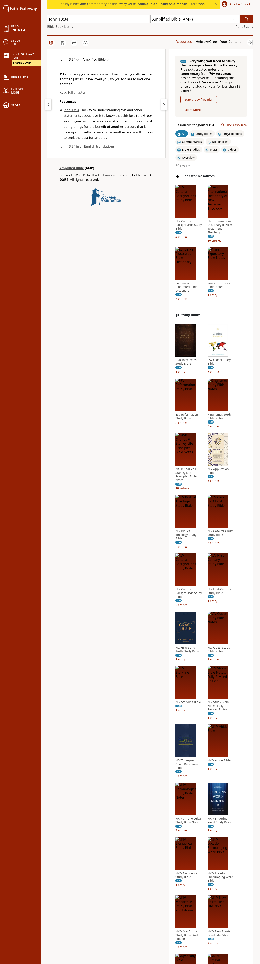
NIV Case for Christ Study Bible (220, 533)
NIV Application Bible (218, 471)
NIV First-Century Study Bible (219, 591)
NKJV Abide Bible (219, 760)
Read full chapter (73, 92)
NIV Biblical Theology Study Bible (186, 534)
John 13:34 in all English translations (87, 146)
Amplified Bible (71, 168)
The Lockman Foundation (110, 175)
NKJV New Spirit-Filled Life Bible (219, 933)
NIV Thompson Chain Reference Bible (187, 764)
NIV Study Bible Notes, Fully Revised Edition (218, 705)
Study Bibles (190, 315)
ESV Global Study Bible (219, 362)
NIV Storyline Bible (188, 702)
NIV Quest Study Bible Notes (219, 649)
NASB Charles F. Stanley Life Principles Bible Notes (186, 474)
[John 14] (164, 104)
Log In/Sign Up (241, 4)
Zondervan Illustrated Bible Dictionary (186, 286)
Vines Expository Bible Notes (219, 285)
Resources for (195, 125)
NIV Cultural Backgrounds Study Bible (189, 224)
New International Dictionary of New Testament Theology (220, 226)
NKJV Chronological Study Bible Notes (189, 820)
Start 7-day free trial (198, 100)
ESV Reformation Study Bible (187, 416)
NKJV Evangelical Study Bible (187, 875)
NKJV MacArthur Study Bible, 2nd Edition (187, 935)
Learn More (192, 110)
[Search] (247, 19)
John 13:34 (71, 110)
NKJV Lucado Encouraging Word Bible (220, 876)
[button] (237, 4)
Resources (184, 41)
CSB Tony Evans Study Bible (186, 362)
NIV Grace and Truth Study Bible (187, 649)
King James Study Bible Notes (219, 416)
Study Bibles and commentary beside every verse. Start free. (133, 4)
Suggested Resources (198, 176)
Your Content (230, 41)
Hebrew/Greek (207, 41)
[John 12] (48, 104)
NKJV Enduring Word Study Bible (219, 820)
